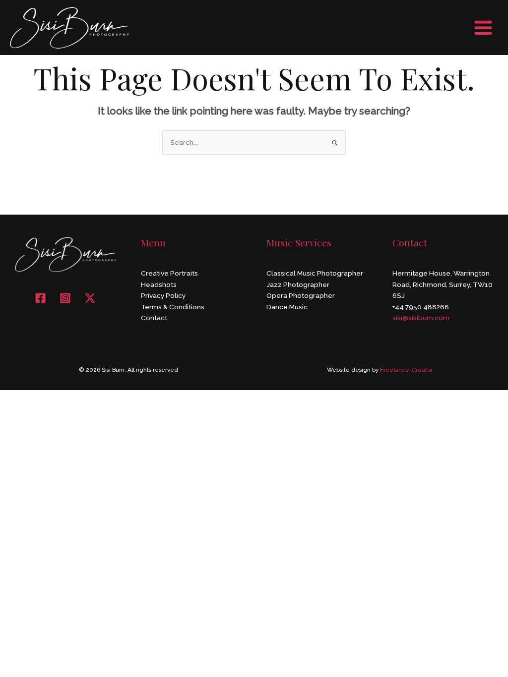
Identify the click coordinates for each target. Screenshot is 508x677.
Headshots (159, 284)
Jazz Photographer (297, 284)
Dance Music (287, 307)
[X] (90, 298)
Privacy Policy (163, 295)
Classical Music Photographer (314, 273)
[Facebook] (40, 298)
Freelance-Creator (406, 369)
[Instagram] (65, 298)
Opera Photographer (300, 295)
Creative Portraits (169, 273)
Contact (154, 318)
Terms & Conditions (172, 307)
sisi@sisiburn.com (420, 318)
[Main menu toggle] (483, 27)
